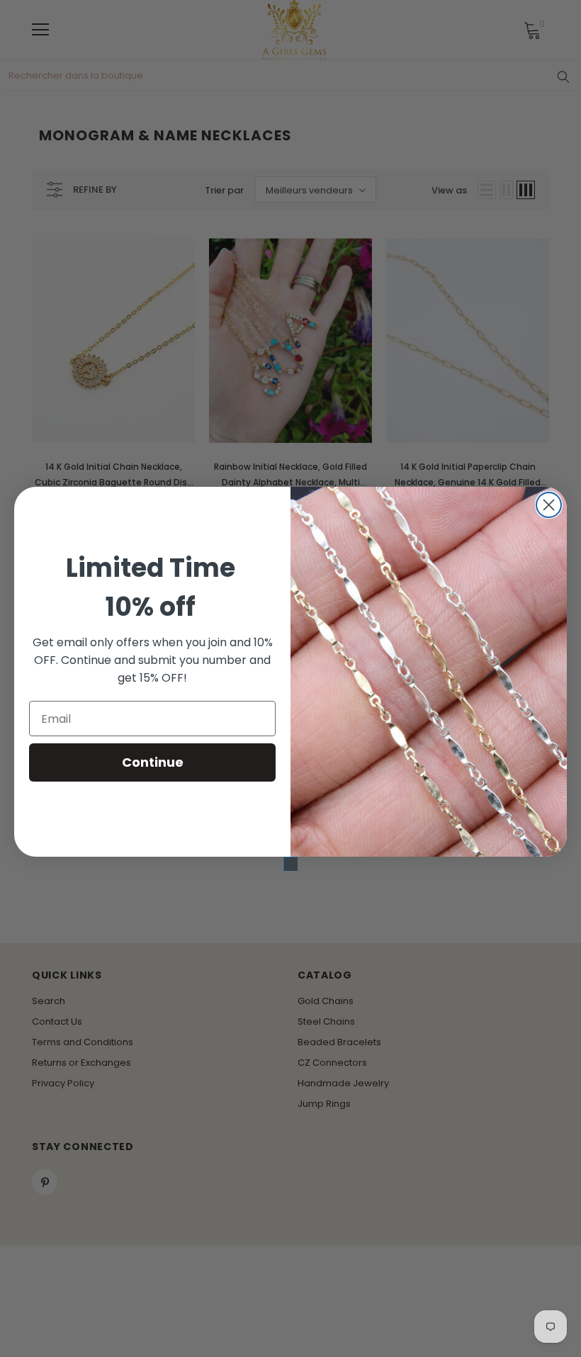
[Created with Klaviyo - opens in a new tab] (290, 864)
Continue (153, 762)
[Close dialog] (548, 504)
